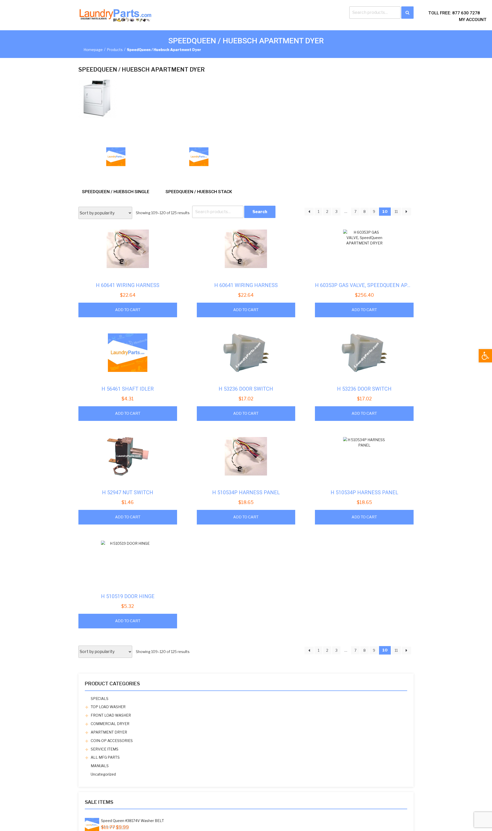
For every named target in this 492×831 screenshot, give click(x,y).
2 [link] (327, 211)
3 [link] (336, 211)
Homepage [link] (93, 49)
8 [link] (364, 211)
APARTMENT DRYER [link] (109, 732)
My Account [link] (473, 19)
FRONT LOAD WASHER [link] (111, 715)
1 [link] (318, 211)
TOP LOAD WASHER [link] (108, 707)
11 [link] (396, 211)
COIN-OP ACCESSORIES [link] (112, 740)
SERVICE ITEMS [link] (104, 749)
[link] (485, 355)
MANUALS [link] (100, 766)
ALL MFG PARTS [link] (105, 757)
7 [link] (355, 211)
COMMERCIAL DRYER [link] (110, 723)
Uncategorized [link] (103, 774)
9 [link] (374, 211)
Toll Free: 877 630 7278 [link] (454, 12)
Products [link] (115, 49)
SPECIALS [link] (99, 698)
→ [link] (406, 211)
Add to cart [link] (127, 310)
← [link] (309, 211)
